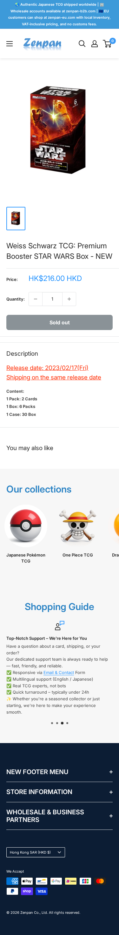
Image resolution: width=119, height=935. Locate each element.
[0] (107, 44)
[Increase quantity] (69, 299)
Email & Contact (58, 672)
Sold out (60, 322)
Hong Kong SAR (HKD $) (30, 852)
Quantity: (15, 299)
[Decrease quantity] (35, 299)
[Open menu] (9, 43)
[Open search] (82, 43)
